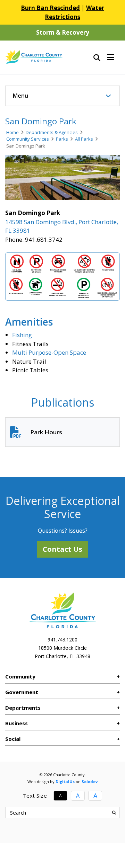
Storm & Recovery (62, 32)
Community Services (27, 139)
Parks (62, 139)
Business (16, 723)
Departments (23, 707)
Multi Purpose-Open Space (49, 352)
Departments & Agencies (52, 132)
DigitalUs (65, 781)
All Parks (84, 139)
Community (20, 676)
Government (21, 692)
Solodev (90, 781)
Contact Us (62, 549)
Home (12, 132)
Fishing (22, 335)
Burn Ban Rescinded (50, 8)
